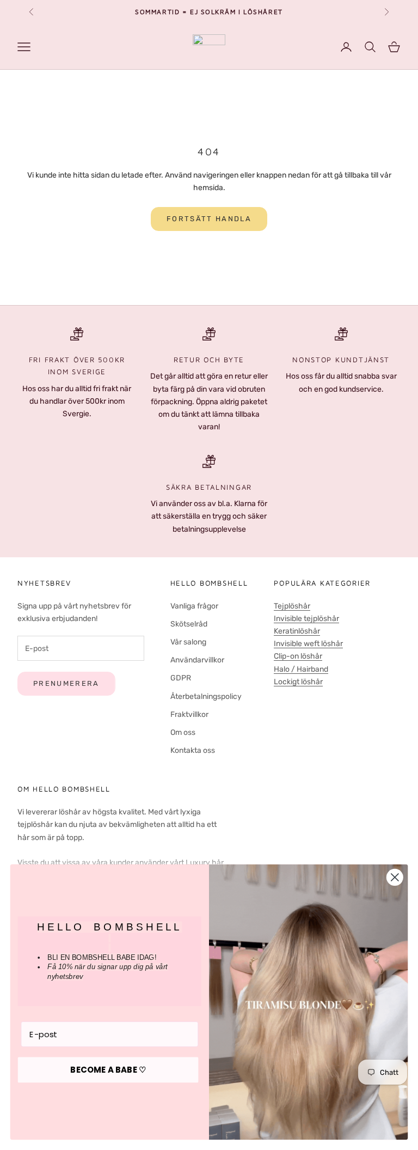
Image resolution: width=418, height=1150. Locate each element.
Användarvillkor (197, 660)
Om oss (182, 732)
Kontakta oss (192, 750)
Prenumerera (66, 683)
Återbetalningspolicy (206, 696)
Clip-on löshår (298, 656)
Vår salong (188, 642)
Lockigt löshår (298, 681)
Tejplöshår (292, 606)
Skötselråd (188, 624)
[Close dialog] (395, 877)
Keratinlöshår (297, 631)
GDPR (180, 678)
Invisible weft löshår (308, 643)
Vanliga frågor (194, 606)
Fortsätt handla (209, 219)
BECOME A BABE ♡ (108, 1070)
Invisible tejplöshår (306, 618)
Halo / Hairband (301, 669)
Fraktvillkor (189, 714)
